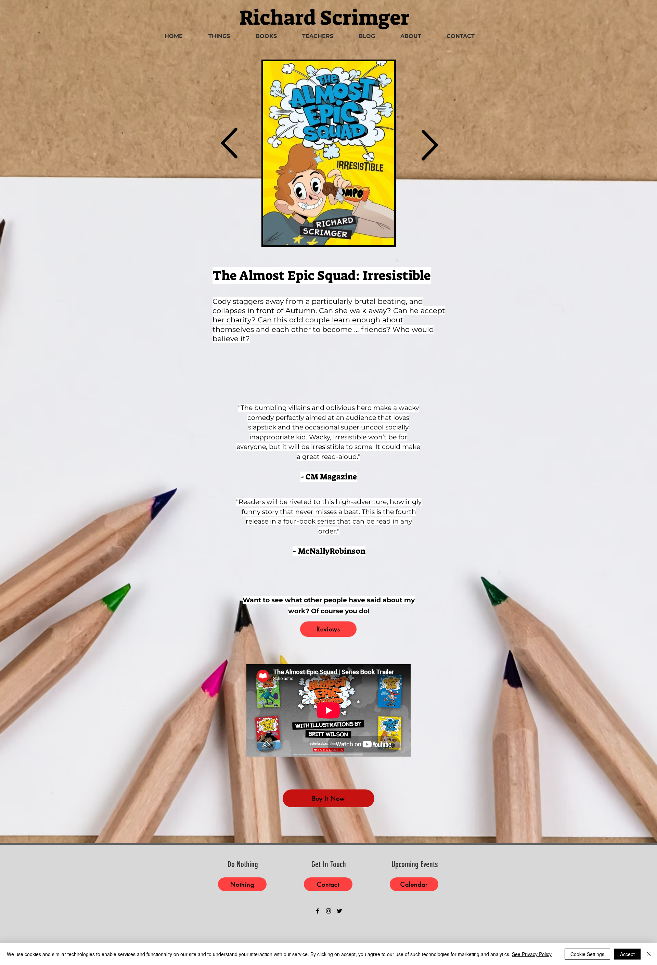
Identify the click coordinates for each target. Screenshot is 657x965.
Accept (627, 954)
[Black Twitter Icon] (339, 911)
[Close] (649, 954)
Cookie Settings (587, 954)
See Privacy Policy (532, 954)
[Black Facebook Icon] (317, 911)
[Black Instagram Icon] (328, 911)
